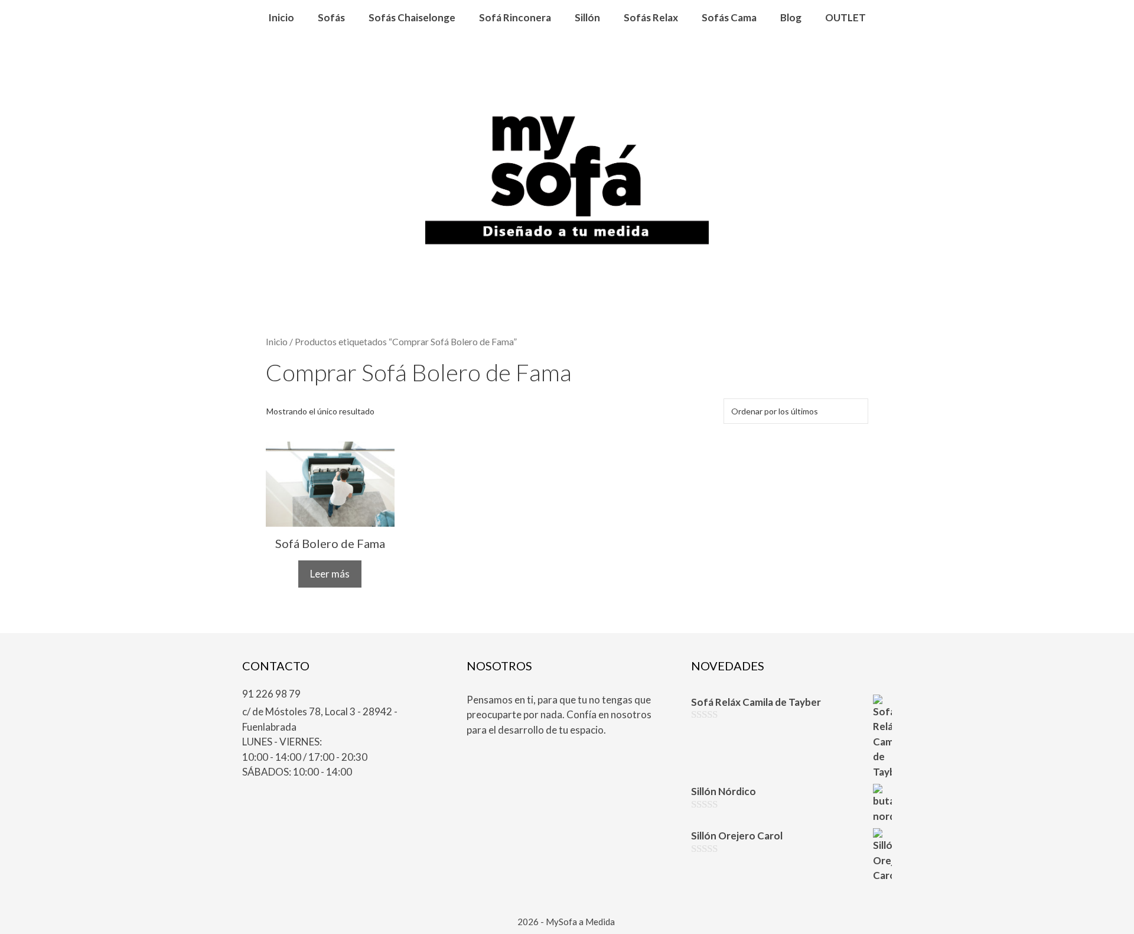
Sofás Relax (651, 17)
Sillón (587, 17)
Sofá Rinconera (515, 17)
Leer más (330, 573)
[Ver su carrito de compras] (567, 53)
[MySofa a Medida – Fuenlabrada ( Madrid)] (567, 184)
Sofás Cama (729, 17)
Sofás (331, 17)
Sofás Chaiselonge (412, 17)
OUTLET (845, 17)
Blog (790, 17)
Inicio (281, 17)
